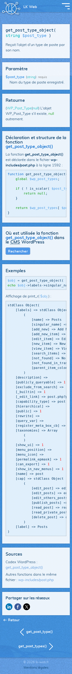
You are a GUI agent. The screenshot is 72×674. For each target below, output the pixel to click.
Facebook (17, 606)
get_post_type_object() (24, 567)
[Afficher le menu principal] (66, 6)
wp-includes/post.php (36, 580)
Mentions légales (36, 667)
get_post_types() (32, 646)
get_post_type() (39, 632)
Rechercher (18, 251)
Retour (14, 620)
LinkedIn (9, 606)
